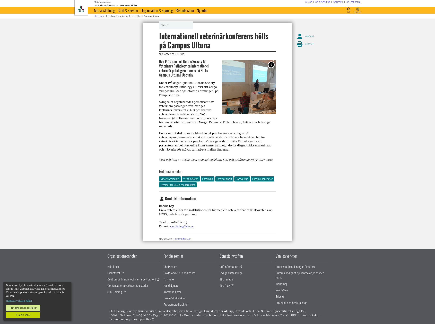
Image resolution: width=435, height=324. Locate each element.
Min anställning (104, 10)
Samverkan (242, 178)
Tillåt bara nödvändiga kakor (23, 307)
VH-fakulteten (190, 178)
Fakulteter (113, 267)
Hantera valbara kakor (19, 300)
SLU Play (225, 285)
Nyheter (202, 10)
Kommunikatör (172, 292)
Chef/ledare (170, 267)
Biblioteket (113, 273)
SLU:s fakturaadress (232, 315)
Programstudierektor (175, 304)
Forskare (168, 279)
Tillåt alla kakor (23, 315)
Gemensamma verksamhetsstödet (127, 285)
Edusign (280, 296)
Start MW (98, 16)
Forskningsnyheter (262, 178)
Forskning (207, 178)
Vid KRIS (291, 315)
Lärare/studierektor (174, 298)
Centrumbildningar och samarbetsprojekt (131, 279)
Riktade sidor (185, 10)
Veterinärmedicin (170, 178)
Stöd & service (128, 10)
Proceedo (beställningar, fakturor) (295, 267)
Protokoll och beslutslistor (291, 303)
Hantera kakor (309, 315)
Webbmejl (282, 284)
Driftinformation (229, 267)
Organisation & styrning (157, 10)
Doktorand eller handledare (179, 273)
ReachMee (282, 290)
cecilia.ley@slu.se (182, 226)
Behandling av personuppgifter (130, 319)
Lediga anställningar (231, 273)
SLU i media (226, 279)
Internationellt (224, 178)
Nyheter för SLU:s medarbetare (178, 184)
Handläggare (170, 285)
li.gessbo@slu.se (182, 239)
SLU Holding (114, 292)
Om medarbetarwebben (200, 315)
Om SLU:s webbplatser (263, 315)
